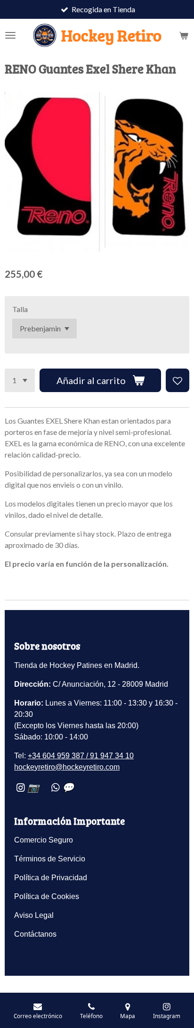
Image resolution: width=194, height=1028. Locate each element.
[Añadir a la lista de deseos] (177, 380)
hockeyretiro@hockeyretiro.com (67, 767)
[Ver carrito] (183, 35)
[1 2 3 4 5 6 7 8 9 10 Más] (20, 380)
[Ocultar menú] (10, 35)
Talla (20, 309)
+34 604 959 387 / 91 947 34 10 (81, 756)
